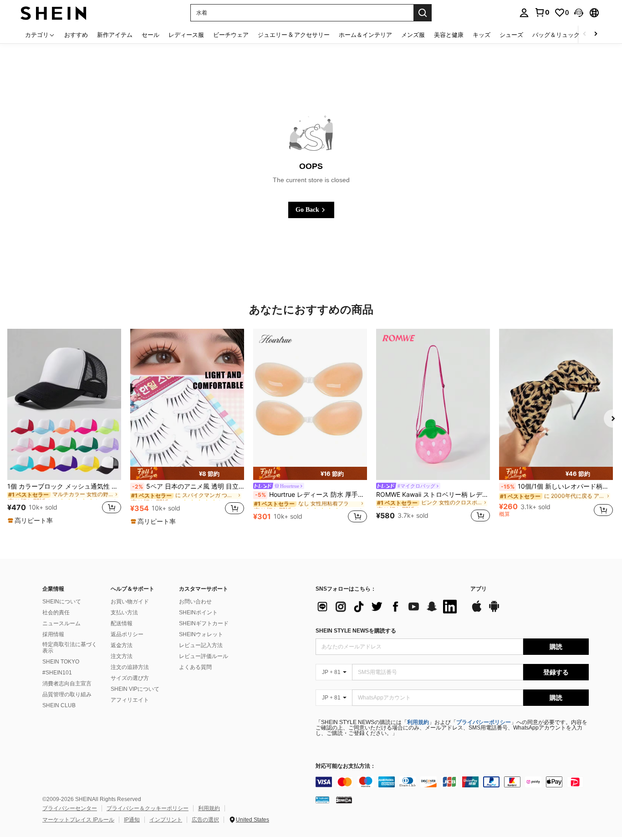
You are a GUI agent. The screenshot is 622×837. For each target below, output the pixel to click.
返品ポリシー (127, 634)
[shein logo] (53, 12)
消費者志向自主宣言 (67, 683)
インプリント (165, 820)
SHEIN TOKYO (60, 661)
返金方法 (122, 645)
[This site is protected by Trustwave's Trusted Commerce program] (322, 799)
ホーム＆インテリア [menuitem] (365, 34)
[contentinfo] (452, 781)
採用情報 (53, 634)
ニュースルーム (61, 623)
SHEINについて (61, 601)
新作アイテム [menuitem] (115, 34)
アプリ (478, 589)
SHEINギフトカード (204, 623)
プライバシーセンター (69, 808)
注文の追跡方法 (130, 667)
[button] (578, 12)
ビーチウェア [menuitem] (231, 34)
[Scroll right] (595, 34)
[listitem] (64, 427)
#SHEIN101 (57, 672)
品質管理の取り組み (67, 694)
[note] (31, 520)
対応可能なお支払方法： (346, 766)
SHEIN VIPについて (135, 689)
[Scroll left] (584, 34)
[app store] (476, 610)
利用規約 (418, 722)
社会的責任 (56, 612)
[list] (388, 606)
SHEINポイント (198, 612)
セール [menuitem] (150, 34)
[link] (542, 12)
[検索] (422, 12)
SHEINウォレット (201, 634)
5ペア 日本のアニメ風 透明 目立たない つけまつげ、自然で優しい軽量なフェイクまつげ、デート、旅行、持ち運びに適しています (188, 486)
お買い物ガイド (130, 601)
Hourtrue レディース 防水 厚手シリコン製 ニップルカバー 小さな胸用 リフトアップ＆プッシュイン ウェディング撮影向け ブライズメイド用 (311, 494)
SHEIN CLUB (59, 705)
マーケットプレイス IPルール (78, 820)
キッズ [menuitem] (481, 34)
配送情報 (122, 623)
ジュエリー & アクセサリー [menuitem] (294, 34)
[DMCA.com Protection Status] (344, 799)
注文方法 (122, 656)
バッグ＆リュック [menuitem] (556, 34)
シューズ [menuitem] (511, 34)
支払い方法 (124, 612)
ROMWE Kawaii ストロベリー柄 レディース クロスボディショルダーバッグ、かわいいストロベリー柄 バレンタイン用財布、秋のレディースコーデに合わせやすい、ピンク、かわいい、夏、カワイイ (433, 494)
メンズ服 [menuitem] (413, 34)
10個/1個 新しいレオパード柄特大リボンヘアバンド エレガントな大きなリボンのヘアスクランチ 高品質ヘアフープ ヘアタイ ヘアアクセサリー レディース (557, 486)
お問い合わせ (195, 601)
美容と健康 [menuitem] (449, 34)
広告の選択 (205, 820)
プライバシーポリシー (483, 722)
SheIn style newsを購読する (356, 631)
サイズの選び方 (130, 678)
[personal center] (524, 12)
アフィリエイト (130, 700)
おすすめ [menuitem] (76, 34)
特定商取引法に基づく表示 (69, 647)
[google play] (494, 610)
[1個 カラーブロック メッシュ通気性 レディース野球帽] (64, 404)
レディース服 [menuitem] (186, 34)
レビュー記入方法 (201, 645)
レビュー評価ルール (203, 656)
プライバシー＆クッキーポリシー (148, 808)
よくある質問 (195, 667)
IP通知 (132, 820)
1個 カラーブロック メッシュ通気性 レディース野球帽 (64, 486)
